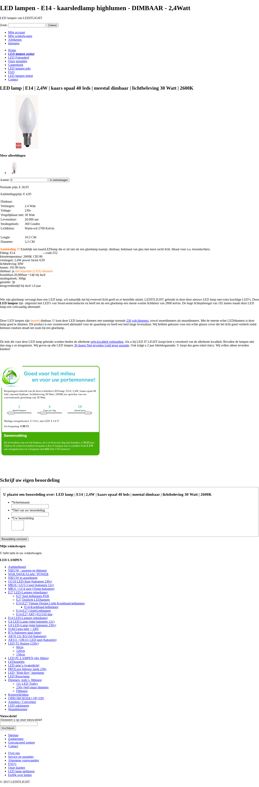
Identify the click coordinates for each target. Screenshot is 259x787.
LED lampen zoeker (21, 54)
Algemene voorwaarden (23, 760)
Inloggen (13, 43)
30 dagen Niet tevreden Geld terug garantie (101, 345)
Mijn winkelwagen (20, 36)
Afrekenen (15, 39)
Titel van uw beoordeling (28, 510)
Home (12, 50)
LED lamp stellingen (21, 771)
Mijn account (16, 32)
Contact (13, 79)
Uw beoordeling (22, 518)
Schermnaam (20, 502)
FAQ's (12, 764)
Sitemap (13, 735)
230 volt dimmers (137, 320)
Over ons (14, 753)
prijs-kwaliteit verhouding (107, 341)
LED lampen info (19, 68)
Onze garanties (17, 61)
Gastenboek (15, 65)
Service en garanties (21, 756)
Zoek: (3, 25)
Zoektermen (15, 739)
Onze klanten (16, 767)
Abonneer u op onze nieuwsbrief (21, 719)
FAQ (11, 72)
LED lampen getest (20, 75)
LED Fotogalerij (18, 57)
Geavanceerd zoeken (21, 742)
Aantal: (4, 180)
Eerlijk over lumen (20, 775)
